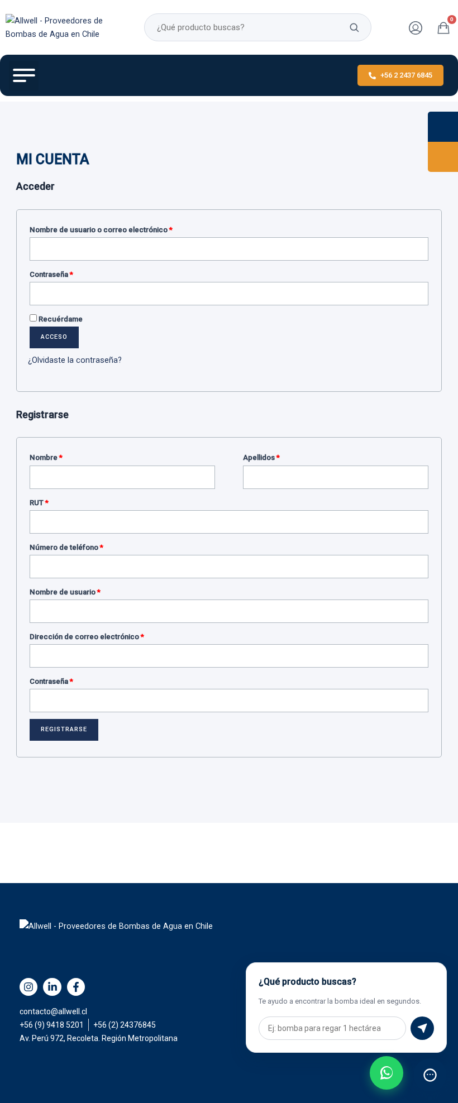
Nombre (46, 457)
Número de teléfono (66, 547)
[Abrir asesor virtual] (430, 1075)
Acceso (54, 337)
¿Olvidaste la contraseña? (75, 360)
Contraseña (69, 273)
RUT (39, 502)
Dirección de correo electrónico (105, 635)
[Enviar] (422, 1028)
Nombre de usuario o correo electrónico (119, 228)
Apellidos (261, 457)
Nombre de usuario (83, 590)
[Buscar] (354, 27)
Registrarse (64, 729)
